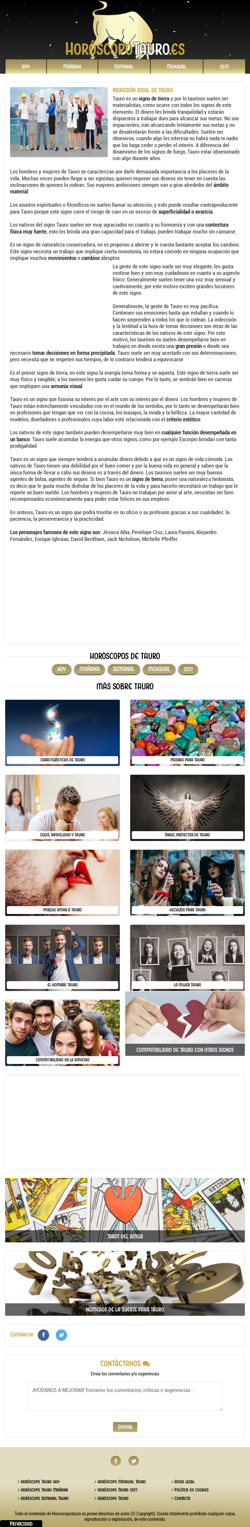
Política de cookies (191, 1490)
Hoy (26, 66)
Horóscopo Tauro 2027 (116, 1490)
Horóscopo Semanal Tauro (44, 1498)
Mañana (72, 66)
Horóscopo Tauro (112, 1498)
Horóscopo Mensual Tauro (121, 1482)
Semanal (124, 66)
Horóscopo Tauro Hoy (40, 1482)
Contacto (181, 1498)
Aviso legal (184, 1482)
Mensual (177, 66)
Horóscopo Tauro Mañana (44, 1490)
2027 (224, 66)
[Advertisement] (60, 304)
